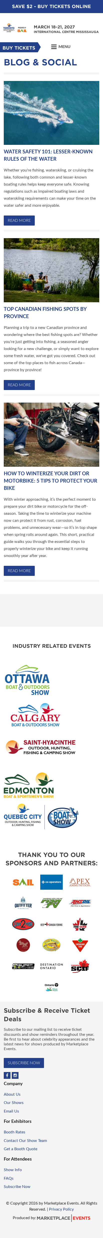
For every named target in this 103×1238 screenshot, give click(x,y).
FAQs (9, 1178)
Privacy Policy (61, 1209)
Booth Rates (14, 1132)
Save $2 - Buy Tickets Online (51, 6)
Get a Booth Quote (20, 1149)
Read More (19, 221)
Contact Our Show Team (25, 1141)
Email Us (11, 1111)
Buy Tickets (18, 48)
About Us (12, 1094)
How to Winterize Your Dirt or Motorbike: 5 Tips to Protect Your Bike (50, 481)
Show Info (13, 1170)
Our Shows (14, 1103)
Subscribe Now (24, 1063)
